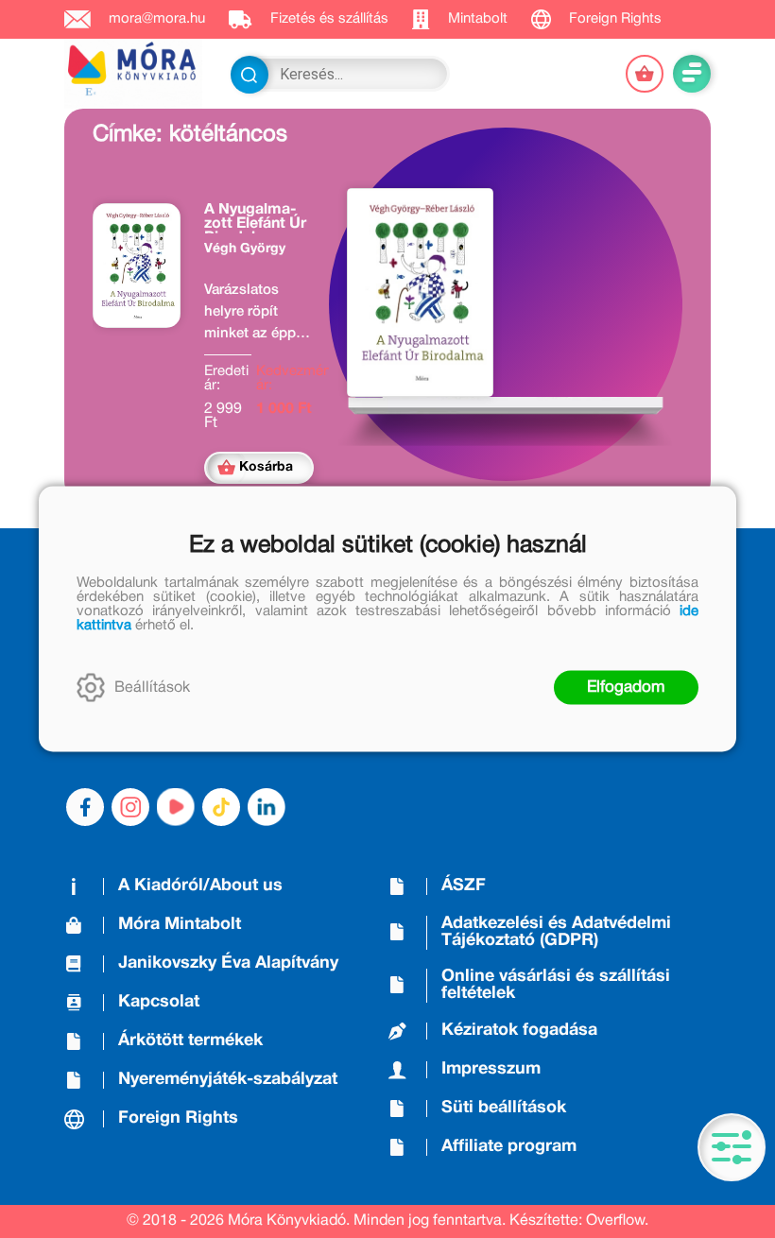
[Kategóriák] (732, 1147)
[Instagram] (130, 807)
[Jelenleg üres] (644, 74)
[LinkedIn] (266, 807)
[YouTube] (176, 807)
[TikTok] (221, 807)
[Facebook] (85, 807)
